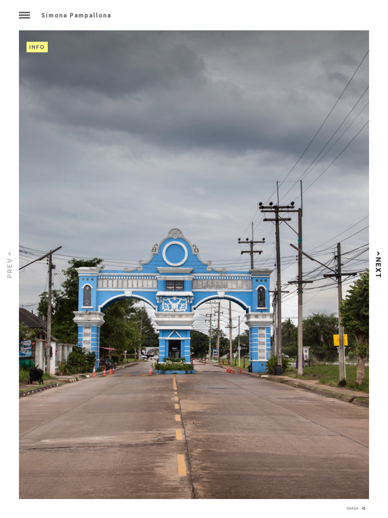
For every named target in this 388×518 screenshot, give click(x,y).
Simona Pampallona (76, 15)
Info (37, 47)
